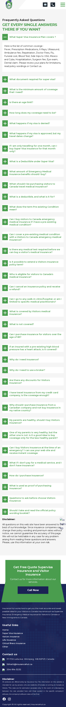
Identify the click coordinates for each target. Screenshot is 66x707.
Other (5, 646)
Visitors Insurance (10, 636)
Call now (33, 590)
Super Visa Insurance (12, 633)
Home (5, 630)
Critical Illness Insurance (13, 643)
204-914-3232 (14, 669)
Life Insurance (9, 640)
